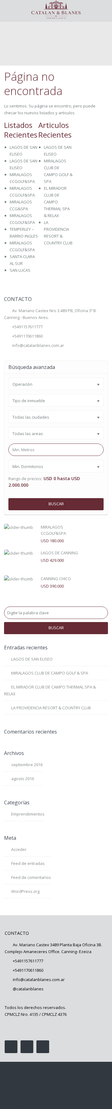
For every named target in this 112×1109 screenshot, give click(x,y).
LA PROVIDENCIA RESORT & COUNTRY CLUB (51, 708)
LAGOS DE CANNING (59, 553)
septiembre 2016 (27, 764)
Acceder (18, 849)
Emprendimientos (27, 814)
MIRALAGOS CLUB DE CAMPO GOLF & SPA (49, 673)
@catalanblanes (28, 989)
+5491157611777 (27, 327)
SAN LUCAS (20, 270)
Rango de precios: (25, 479)
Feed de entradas (28, 863)
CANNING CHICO (56, 578)
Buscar (56, 504)
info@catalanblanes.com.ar (38, 345)
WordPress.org (25, 891)
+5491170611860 (28, 970)
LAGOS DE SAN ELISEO (32, 659)
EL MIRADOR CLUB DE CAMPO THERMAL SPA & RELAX (57, 201)
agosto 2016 (22, 778)
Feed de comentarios (31, 877)
